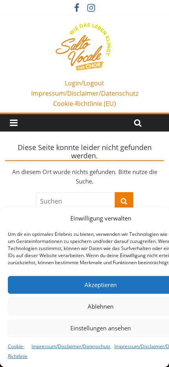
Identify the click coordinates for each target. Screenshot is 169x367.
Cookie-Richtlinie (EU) (84, 103)
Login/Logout (84, 83)
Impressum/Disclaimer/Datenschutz (70, 346)
